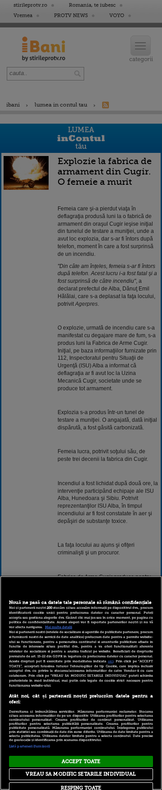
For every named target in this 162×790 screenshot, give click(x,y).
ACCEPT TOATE (81, 761)
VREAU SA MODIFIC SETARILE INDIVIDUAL (81, 774)
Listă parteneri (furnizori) (29, 746)
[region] (81, 683)
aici (110, 661)
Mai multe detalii (58, 627)
